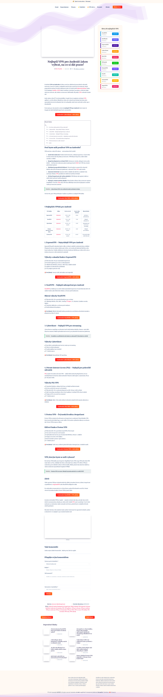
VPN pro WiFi (70, 609)
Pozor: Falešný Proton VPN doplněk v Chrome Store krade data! (85, 657)
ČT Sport (68, 301)
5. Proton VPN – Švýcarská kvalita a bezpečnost (59, 138)
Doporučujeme (64, 7)
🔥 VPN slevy (91, 7)
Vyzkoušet (58, 215)
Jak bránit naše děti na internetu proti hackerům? (59, 656)
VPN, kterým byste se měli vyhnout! (56, 140)
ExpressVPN (56, 484)
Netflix (54, 90)
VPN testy (66, 611)
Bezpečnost (67, 606)
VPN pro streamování (61, 609)
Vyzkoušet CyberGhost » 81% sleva (68, 114)
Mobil (72, 606)
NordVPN (47, 289)
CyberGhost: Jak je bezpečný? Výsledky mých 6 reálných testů (59, 641)
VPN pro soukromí (50, 609)
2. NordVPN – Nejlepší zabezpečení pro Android (59, 131)
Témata (73, 7)
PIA (46, 373)
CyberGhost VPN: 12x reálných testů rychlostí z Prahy (84, 641)
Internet (54, 604)
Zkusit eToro (117, 7)
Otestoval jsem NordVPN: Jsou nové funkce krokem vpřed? (58, 630)
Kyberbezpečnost (61, 604)
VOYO (58, 90)
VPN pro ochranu (76, 608)
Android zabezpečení (58, 606)
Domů (56, 7)
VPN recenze (77, 609)
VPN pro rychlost (85, 608)
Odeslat (48, 593)
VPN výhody (73, 611)
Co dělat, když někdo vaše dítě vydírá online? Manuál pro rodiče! (84, 649)
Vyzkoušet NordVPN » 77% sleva (67, 317)
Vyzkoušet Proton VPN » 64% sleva (68, 449)
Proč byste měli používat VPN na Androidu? (58, 127)
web (78, 692)
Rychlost (48, 608)
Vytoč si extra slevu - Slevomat (82, 1)
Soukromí (53, 608)
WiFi (77, 163)
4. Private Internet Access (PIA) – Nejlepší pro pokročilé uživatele (63, 136)
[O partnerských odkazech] (74, 69)
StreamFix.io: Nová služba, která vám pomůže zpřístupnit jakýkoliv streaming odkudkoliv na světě (84, 632)
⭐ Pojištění (81, 7)
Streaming (59, 608)
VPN (80, 92)
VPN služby (84, 609)
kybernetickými (81, 88)
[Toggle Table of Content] (46, 125)
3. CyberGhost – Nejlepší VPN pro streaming (58, 134)
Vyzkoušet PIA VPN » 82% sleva (68, 198)
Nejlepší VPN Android (79, 606)
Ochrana (88, 606)
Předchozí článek (47, 617)
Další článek (89, 617)
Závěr (50, 143)
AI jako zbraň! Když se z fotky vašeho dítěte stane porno (58, 649)
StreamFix (100, 692)
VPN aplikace (68, 608)
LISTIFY (59, 692)
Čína (59, 182)
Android (51, 606)
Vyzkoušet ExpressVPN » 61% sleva (68, 277)
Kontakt (99, 7)
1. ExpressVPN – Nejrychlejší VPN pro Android (59, 129)
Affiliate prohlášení (79, 69)
